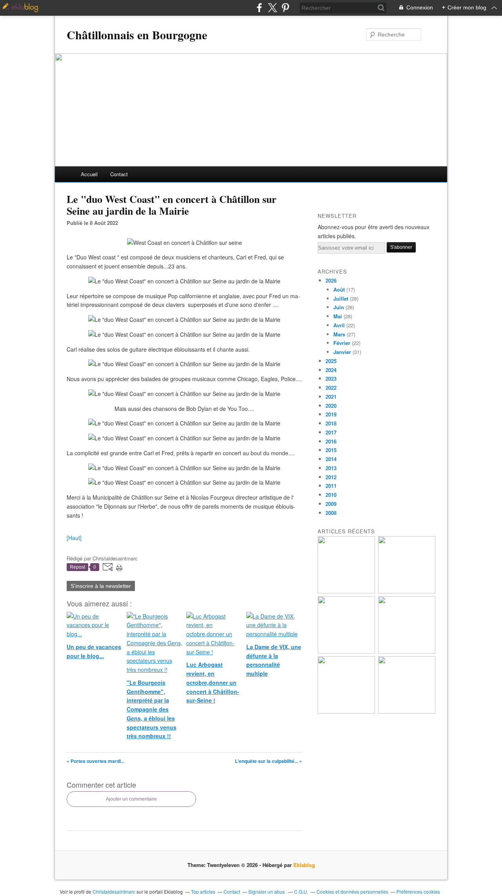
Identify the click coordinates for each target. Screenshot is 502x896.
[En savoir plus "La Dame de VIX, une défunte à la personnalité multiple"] (406, 651)
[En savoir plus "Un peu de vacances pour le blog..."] (346, 591)
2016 (331, 441)
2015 (331, 450)
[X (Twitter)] (272, 7)
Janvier (342, 352)
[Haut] (74, 538)
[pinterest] (285, 7)
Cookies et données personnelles (352, 891)
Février (341, 343)
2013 (331, 468)
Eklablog (304, 865)
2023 (331, 378)
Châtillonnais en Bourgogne (137, 34)
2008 (331, 512)
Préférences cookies (418, 891)
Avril (339, 325)
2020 (331, 405)
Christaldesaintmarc (114, 891)
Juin (338, 307)
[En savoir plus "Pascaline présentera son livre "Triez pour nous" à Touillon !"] (346, 711)
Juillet (340, 298)
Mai (337, 316)
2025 (331, 361)
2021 (331, 396)
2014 (331, 459)
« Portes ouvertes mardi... (95, 761)
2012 (331, 477)
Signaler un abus (267, 891)
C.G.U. (301, 891)
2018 (331, 423)
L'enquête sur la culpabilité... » (268, 761)
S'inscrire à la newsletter (101, 586)
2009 (331, 503)
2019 (331, 414)
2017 (331, 432)
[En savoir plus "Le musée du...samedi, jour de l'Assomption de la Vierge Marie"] (406, 711)
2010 (331, 494)
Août (339, 289)
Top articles (203, 891)
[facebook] (259, 7)
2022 (331, 387)
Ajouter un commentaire (131, 799)
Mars (339, 334)
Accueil (89, 174)
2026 (331, 280)
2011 (331, 485)
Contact (119, 174)
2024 (331, 370)
